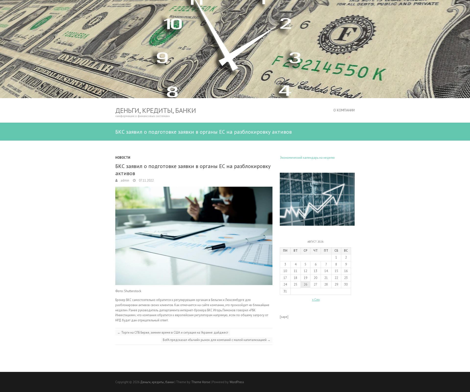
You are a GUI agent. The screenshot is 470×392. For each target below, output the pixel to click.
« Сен (316, 300)
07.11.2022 (146, 180)
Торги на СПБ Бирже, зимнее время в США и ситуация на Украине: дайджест (172, 332)
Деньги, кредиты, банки (155, 110)
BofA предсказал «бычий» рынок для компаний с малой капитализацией (216, 340)
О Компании (344, 110)
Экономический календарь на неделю (307, 158)
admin (124, 180)
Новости (122, 158)
